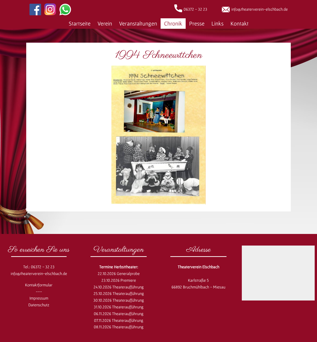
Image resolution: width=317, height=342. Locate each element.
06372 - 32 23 (195, 9)
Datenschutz (38, 304)
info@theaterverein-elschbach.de (259, 9)
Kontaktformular (38, 284)
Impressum (38, 298)
